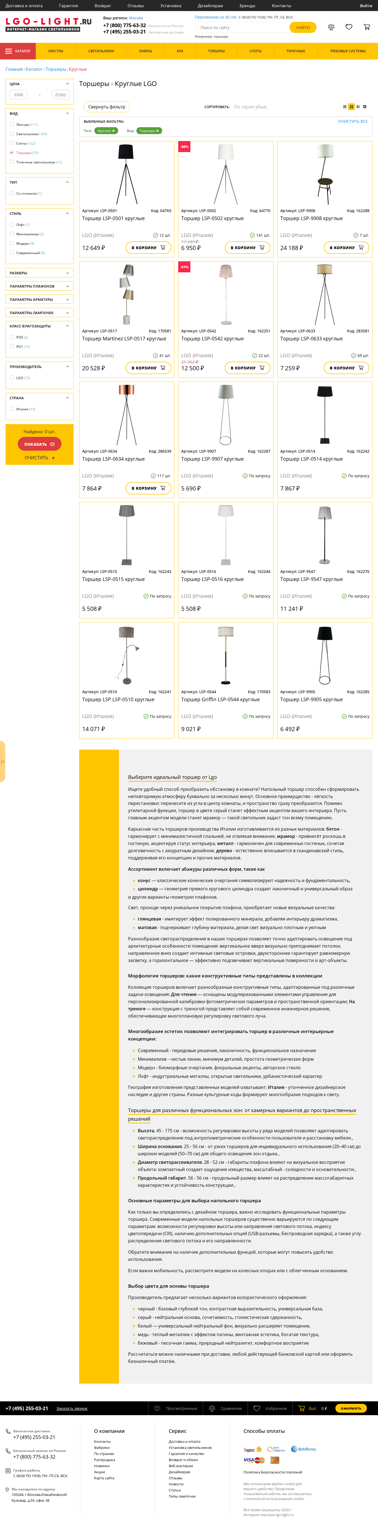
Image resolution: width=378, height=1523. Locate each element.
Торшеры (56, 69)
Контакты (281, 5)
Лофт (23, 224)
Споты (25, 143)
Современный (30, 253)
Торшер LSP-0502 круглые (212, 218)
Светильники (31, 134)
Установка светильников (190, 1447)
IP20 (22, 337)
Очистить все (353, 121)
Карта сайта (104, 1477)
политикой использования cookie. (275, 1498)
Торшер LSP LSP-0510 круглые (118, 699)
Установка (170, 5)
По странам (104, 1453)
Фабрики (102, 1447)
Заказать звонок (71, 1408)
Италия (25, 409)
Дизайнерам (210, 5)
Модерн (25, 243)
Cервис (178, 1431)
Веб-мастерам (181, 1465)
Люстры (27, 124)
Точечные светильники (39, 162)
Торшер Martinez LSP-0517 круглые (124, 338)
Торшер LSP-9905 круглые (311, 699)
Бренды (247, 5)
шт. (313, 1408)
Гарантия (68, 5)
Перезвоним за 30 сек (216, 17)
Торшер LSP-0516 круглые (212, 579)
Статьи (175, 1490)
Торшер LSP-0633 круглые (311, 338)
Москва (136, 18)
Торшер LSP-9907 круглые (212, 458)
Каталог (22, 51)
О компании (109, 1431)
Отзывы (136, 5)
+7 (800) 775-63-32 (143, 25)
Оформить (351, 1408)
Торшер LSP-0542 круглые (212, 338)
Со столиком (29, 193)
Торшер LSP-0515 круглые (113, 579)
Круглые (104, 130)
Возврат (103, 5)
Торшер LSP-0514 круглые (311, 458)
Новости (176, 1484)
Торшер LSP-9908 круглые (311, 218)
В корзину (144, 247)
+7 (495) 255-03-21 (143, 31)
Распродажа (104, 1459)
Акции (99, 1471)
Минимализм (30, 234)
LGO (23, 377)
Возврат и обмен (183, 1459)
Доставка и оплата (24, 5)
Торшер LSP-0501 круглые (113, 218)
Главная (14, 69)
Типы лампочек (182, 1496)
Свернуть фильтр (106, 107)
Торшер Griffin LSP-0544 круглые (220, 699)
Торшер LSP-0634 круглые (113, 458)
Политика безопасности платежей (273, 1472)
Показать (35, 444)
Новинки (102, 1465)
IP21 (23, 346)
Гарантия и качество (186, 1453)
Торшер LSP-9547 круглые (311, 579)
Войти (366, 5)
